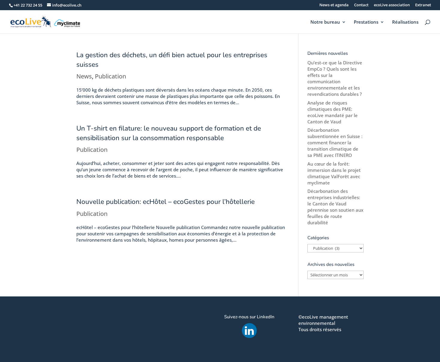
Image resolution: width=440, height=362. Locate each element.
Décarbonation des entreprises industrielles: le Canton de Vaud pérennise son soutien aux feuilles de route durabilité (335, 206)
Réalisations (405, 22)
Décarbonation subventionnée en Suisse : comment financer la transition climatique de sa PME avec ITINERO (334, 142)
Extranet (423, 5)
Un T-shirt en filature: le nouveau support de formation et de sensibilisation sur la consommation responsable (168, 133)
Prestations (366, 22)
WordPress (146, 354)
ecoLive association (392, 5)
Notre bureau (325, 22)
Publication (110, 76)
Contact (361, 5)
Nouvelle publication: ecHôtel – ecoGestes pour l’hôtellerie (165, 201)
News (84, 76)
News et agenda (334, 5)
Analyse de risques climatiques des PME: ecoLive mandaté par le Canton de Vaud (332, 112)
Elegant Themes (103, 354)
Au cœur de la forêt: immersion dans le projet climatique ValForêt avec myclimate (334, 173)
